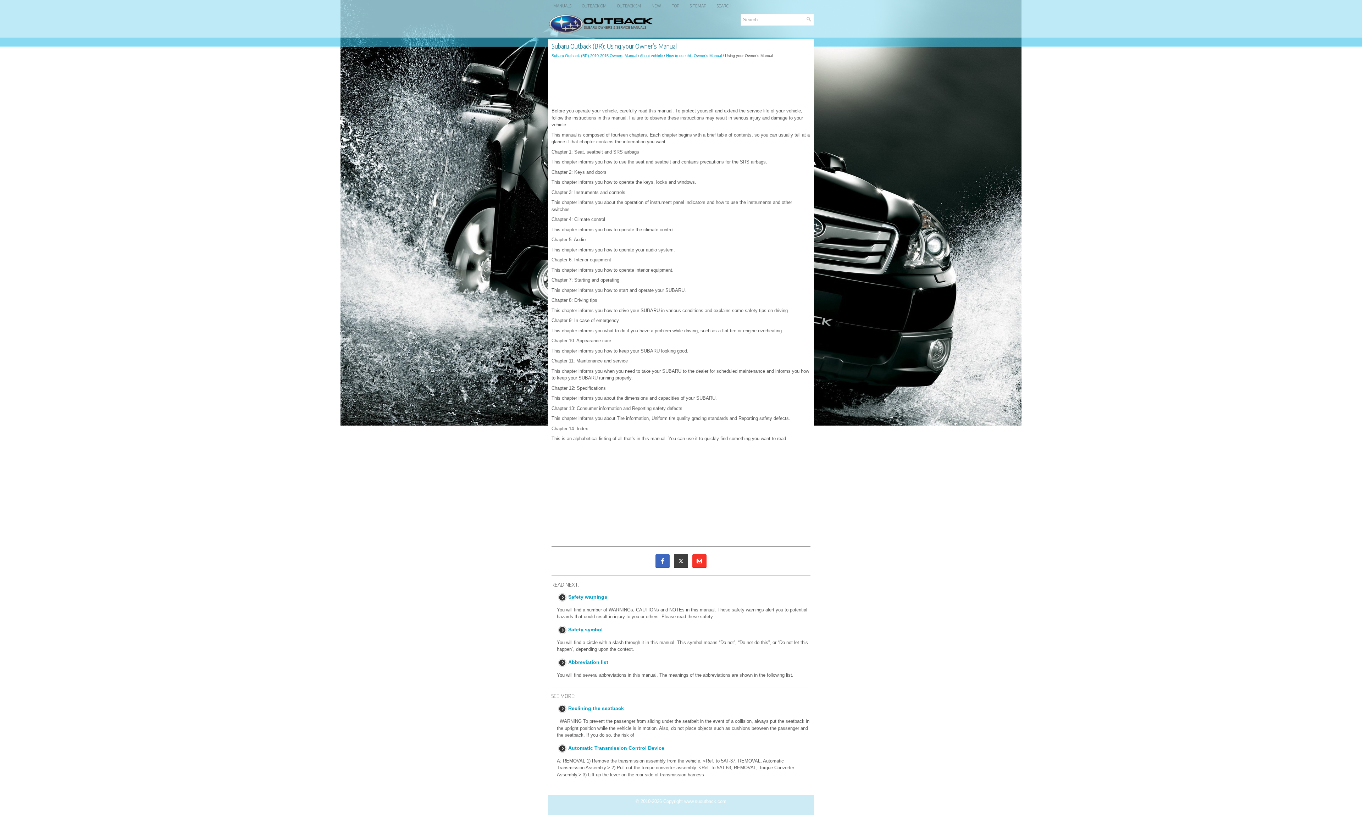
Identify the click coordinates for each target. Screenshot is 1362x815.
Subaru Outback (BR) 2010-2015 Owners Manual (594, 56)
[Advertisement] (681, 83)
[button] (662, 561)
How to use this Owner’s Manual (694, 56)
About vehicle (651, 56)
